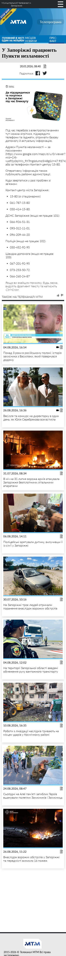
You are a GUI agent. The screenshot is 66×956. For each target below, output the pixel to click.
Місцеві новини (31, 39)
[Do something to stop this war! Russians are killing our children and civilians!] (8, 16)
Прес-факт (53, 39)
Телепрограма (50, 22)
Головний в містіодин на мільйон (13, 39)
